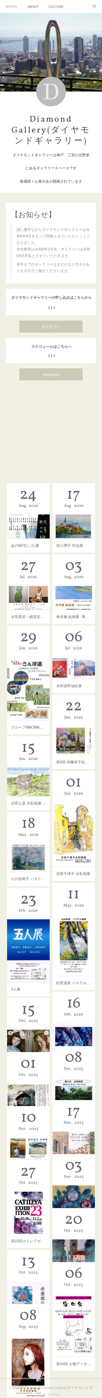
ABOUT (32, 6)
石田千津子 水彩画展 (73, 873)
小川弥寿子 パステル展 (28, 878)
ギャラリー (51, 327)
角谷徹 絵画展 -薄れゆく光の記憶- (73, 616)
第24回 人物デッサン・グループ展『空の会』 (73, 1363)
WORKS (11, 6)
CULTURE (56, 6)
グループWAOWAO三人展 (28, 727)
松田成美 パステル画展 (73, 982)
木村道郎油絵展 (69, 685)
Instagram (51, 374)
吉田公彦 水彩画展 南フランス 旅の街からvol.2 (28, 803)
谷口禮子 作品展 (69, 545)
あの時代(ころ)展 (25, 545)
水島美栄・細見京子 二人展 (28, 616)
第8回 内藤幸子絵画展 (73, 761)
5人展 (15, 989)
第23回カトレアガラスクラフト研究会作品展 (28, 1240)
